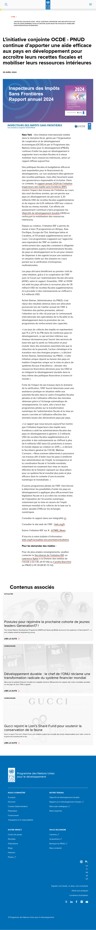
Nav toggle (90, 4)
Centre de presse (15, 834)
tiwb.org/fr (59, 524)
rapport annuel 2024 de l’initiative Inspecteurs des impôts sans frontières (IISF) (47, 185)
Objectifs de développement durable (41, 213)
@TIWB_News (58, 530)
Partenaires (12, 811)
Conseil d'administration (18, 806)
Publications (13, 843)
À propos (11, 797)
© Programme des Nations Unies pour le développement (31, 917)
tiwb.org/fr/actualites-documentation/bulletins (45, 539)
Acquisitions (54, 839)
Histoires (11, 852)
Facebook (76, 902)
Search (6, 4)
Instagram (82, 902)
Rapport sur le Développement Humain (65, 802)
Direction (11, 802)
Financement (13, 815)
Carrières (53, 834)
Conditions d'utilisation (78, 895)
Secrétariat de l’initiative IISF (49, 555)
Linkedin (71, 902)
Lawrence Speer (30, 558)
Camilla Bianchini (62, 561)
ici (65, 518)
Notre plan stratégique (58, 806)
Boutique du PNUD (57, 843)
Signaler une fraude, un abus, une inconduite (69, 886)
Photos (11, 857)
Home (13, 17)
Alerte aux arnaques (80, 890)
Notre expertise (55, 811)
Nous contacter (55, 848)
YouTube (87, 902)
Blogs (10, 848)
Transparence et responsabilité (20, 820)
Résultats (11, 839)
